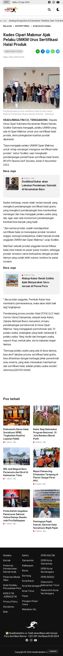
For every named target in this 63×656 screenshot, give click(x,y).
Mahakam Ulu (29, 609)
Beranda (7, 26)
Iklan (5, 611)
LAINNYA (53, 651)
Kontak (6, 560)
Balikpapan (27, 565)
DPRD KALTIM (48, 555)
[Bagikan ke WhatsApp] (52, 51)
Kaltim (25, 555)
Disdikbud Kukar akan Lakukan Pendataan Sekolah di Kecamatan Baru (39, 185)
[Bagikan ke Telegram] (57, 51)
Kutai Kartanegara (31, 586)
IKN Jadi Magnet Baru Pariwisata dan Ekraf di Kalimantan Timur (15, 472)
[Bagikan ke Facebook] (42, 51)
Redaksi (7, 555)
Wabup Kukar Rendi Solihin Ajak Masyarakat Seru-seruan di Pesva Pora (38, 282)
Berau (25, 570)
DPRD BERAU (47, 577)
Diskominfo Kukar (42, 26)
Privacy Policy (10, 601)
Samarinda (27, 560)
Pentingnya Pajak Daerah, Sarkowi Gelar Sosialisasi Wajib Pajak (45, 524)
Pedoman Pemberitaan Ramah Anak (10, 568)
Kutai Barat (28, 581)
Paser (25, 596)
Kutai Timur (28, 591)
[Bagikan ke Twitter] (47, 51)
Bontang (26, 575)
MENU (6, 2)
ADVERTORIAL (22, 26)
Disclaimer (8, 606)
